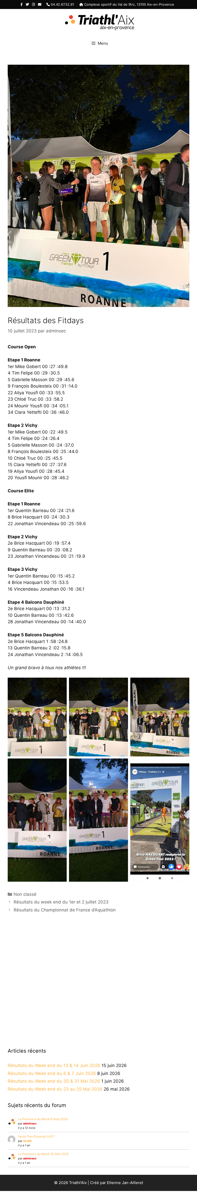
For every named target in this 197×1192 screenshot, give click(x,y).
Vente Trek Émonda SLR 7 (36, 1136)
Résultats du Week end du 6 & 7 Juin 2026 (52, 1073)
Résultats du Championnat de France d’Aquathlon (65, 909)
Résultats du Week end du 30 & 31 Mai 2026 (54, 1081)
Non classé (25, 894)
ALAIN (27, 1141)
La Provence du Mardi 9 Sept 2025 (43, 1119)
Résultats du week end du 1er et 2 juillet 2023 (61, 902)
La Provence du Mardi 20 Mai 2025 (43, 1154)
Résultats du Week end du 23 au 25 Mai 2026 (55, 1089)
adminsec (29, 1123)
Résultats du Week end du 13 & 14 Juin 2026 (54, 1065)
